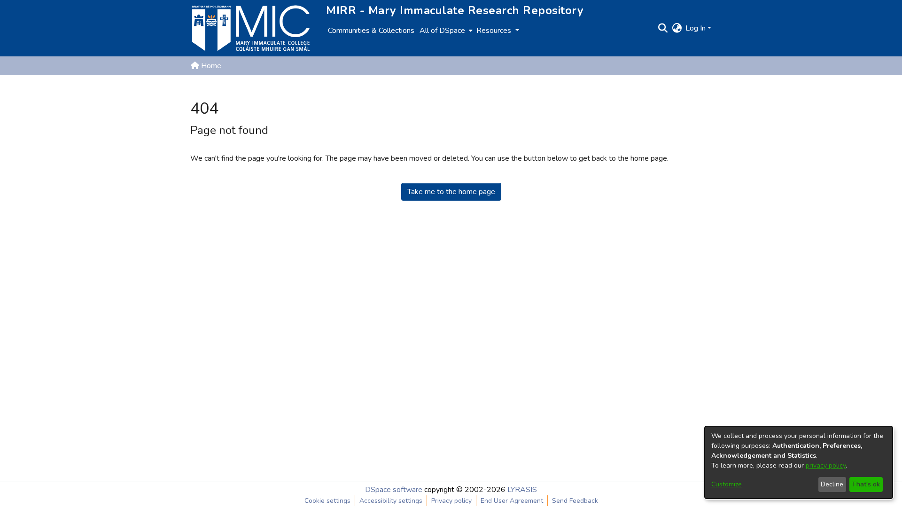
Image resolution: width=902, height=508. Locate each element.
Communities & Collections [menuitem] (371, 30)
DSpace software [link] (393, 490)
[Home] (250, 28)
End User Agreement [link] (512, 500)
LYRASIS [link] (522, 490)
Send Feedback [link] (575, 500)
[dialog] (799, 462)
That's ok (866, 484)
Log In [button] (696, 28)
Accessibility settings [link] (390, 500)
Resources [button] (494, 30)
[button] (663, 28)
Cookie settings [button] (327, 500)
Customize (726, 484)
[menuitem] (445, 30)
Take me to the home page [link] (451, 192)
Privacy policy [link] (451, 500)
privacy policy (826, 465)
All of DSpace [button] (442, 30)
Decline (832, 484)
